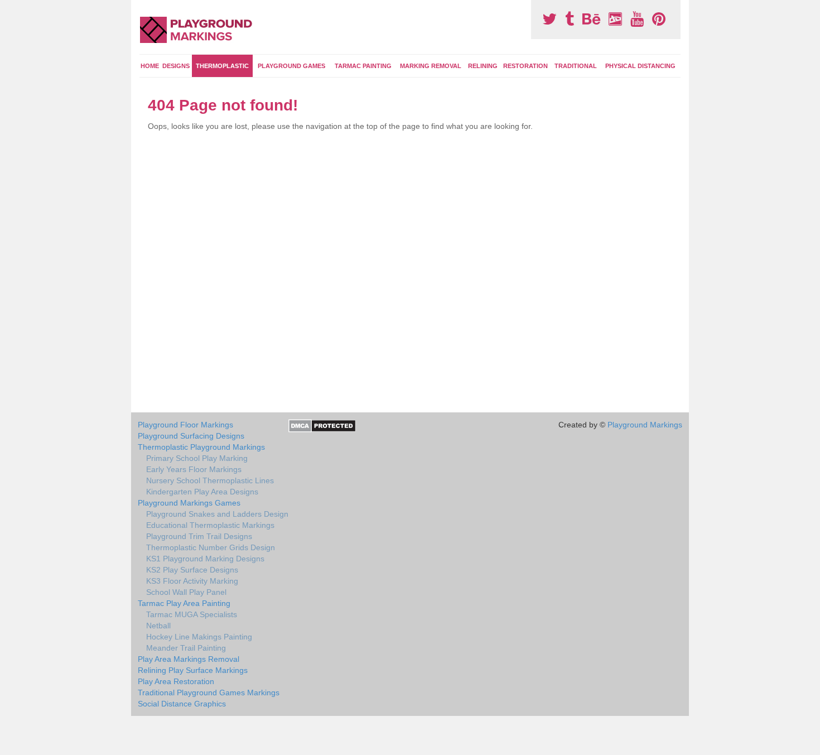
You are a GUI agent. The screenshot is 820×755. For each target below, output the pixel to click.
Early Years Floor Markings (194, 469)
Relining (483, 65)
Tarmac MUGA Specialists (191, 614)
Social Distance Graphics (182, 703)
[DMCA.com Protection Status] (322, 425)
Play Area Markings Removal (188, 659)
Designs (176, 65)
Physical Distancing (640, 65)
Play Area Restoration (176, 681)
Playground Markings (644, 424)
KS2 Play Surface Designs (192, 569)
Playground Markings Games (189, 502)
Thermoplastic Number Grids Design (210, 547)
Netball (158, 625)
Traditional (575, 65)
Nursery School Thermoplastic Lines (210, 480)
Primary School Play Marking (197, 458)
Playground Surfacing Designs (191, 435)
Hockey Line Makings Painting (199, 636)
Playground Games (291, 65)
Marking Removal (430, 65)
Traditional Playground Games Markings (208, 692)
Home (150, 65)
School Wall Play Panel (186, 592)
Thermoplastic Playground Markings (201, 447)
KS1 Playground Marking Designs (205, 558)
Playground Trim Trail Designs (199, 536)
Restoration (525, 65)
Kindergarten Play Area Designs (202, 491)
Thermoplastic (222, 65)
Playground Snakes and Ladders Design (217, 513)
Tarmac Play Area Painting (184, 603)
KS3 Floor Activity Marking (192, 580)
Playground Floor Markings (185, 424)
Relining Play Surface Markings (193, 670)
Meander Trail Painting (186, 647)
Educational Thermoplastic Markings (210, 525)
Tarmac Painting (363, 65)
